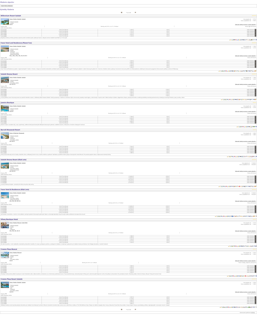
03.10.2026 (4, 176)
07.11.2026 (4, 152)
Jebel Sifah (24, 222)
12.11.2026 (4, 36)
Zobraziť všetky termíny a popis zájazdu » (245, 24)
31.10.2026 (4, 149)
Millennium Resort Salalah (11, 16)
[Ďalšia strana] (135, 12)
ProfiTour (253, 312)
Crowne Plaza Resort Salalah (11, 279)
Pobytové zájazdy (14, 21)
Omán (11, 19)
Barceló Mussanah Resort (10, 130)
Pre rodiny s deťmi (14, 53)
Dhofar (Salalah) (17, 19)
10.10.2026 (4, 178)
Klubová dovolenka (14, 54)
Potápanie (12, 51)
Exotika (12, 23)
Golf (11, 228)
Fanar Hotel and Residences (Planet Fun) (16, 43)
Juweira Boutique (7, 102)
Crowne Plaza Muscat (9, 249)
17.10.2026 (4, 181)
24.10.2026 (4, 146)
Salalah (24, 19)
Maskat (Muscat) (17, 222)
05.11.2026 (4, 32)
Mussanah (21, 133)
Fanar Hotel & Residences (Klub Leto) (15, 189)
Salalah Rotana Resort (9, 74)
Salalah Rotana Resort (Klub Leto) (13, 160)
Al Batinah (16, 133)
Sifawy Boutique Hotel (9, 219)
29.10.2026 (4, 29)
